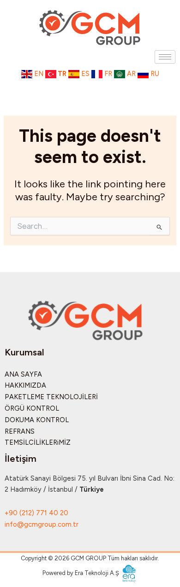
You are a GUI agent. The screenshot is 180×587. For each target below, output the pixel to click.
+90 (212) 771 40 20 (36, 513)
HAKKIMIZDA (25, 385)
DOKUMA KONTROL (37, 420)
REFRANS (20, 431)
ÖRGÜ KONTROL (32, 408)
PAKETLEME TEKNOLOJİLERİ (51, 397)
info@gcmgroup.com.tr (41, 524)
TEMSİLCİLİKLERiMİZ (38, 442)
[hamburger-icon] (165, 57)
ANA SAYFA (23, 374)
